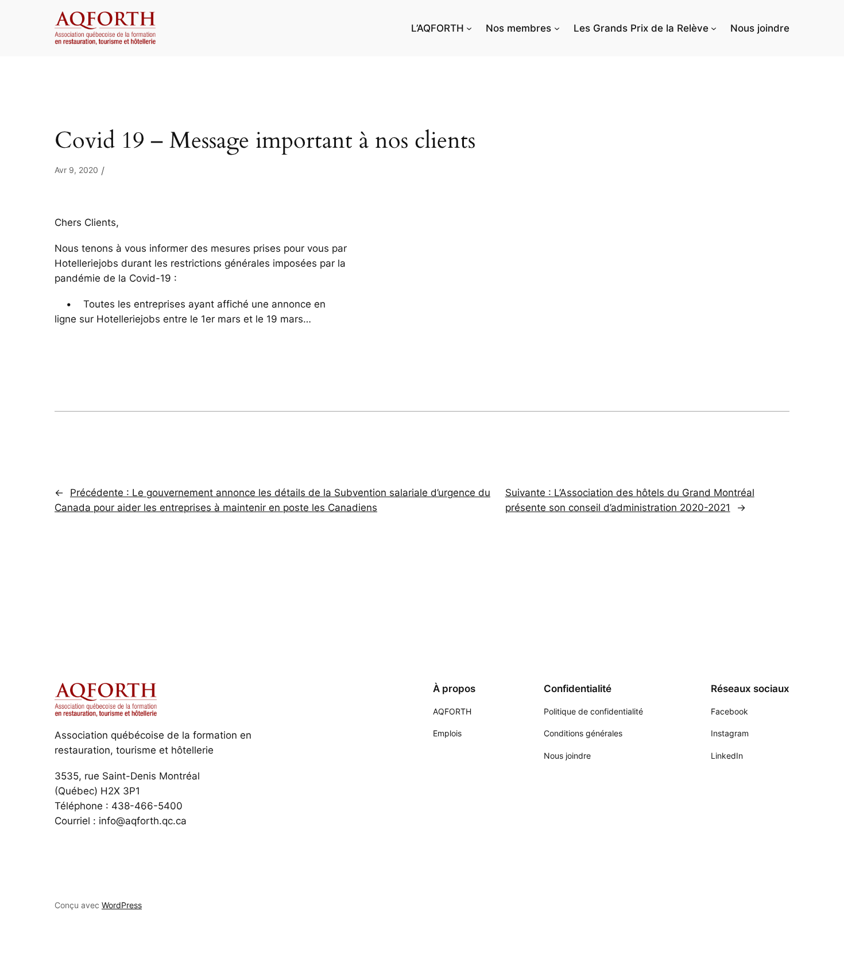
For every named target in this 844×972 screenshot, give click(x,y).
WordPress (122, 905)
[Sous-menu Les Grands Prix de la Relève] (714, 28)
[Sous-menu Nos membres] (557, 28)
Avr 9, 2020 (76, 170)
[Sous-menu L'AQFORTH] (469, 28)
